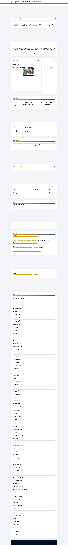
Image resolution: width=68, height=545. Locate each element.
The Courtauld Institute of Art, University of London (20, 474)
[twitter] (33, 542)
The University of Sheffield (17, 308)
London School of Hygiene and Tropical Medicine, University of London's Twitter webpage (25, 240)
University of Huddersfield (16, 314)
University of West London (17, 479)
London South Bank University (17, 471)
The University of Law (16, 343)
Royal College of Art (16, 524)
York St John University (16, 317)
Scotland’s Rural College (16, 426)
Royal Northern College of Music (17, 457)
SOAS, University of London (17, 515)
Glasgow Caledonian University (17, 417)
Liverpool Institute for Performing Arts (18, 460)
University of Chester (16, 451)
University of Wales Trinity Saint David (18, 298)
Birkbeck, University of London (17, 512)
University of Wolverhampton (17, 401)
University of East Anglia (16, 410)
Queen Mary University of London (17, 505)
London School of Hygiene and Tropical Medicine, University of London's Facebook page (25, 236)
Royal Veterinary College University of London (19, 477)
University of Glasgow (16, 463)
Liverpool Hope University (16, 455)
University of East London (16, 525)
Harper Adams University (16, 302)
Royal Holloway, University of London (18, 330)
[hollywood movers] (37, 542)
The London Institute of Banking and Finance (19, 495)
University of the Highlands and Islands (18, 423)
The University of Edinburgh (17, 464)
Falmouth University (16, 384)
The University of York (16, 307)
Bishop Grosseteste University (17, 374)
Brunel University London (16, 511)
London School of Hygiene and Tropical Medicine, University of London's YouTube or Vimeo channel (26, 247)
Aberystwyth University (16, 350)
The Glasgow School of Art (17, 420)
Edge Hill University (16, 375)
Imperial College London (16, 502)
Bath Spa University (16, 439)
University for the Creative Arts (17, 339)
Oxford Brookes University (17, 334)
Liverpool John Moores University (17, 448)
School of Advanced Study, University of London (19, 473)
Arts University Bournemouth (17, 385)
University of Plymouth (16, 436)
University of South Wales (16, 296)
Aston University (15, 397)
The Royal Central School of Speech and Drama (20, 492)
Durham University (15, 358)
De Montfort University (16, 531)
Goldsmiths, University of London (17, 509)
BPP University (15, 461)
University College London (17, 499)
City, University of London (16, 508)
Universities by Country (29, 2)
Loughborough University (16, 530)
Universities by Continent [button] (25, 2)
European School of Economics (17, 496)
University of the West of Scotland (18, 425)
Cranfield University (16, 369)
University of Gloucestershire (17, 382)
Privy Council (14, 205)
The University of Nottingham (17, 527)
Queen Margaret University (17, 428)
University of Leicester (16, 528)
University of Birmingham (16, 394)
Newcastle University (16, 356)
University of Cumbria (16, 452)
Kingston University (16, 521)
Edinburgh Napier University (17, 416)
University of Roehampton (17, 476)
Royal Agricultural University (17, 387)
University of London (16, 514)
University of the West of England (18, 435)
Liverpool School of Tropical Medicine (18, 458)
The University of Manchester (17, 441)
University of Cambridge (16, 409)
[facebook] (31, 542)
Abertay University (16, 419)
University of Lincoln (16, 366)
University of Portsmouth (16, 331)
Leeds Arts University (16, 321)
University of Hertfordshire (17, 365)
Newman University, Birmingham (17, 407)
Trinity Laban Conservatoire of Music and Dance (20, 489)
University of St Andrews (16, 467)
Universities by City (33, 2)
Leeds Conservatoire (16, 318)
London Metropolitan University (17, 470)
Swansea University (16, 349)
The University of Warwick (17, 393)
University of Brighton (16, 333)
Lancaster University (16, 444)
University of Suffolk (16, 353)
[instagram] (35, 542)
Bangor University (15, 352)
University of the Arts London (17, 506)
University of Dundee (16, 413)
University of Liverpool (16, 442)
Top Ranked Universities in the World (39, 2)
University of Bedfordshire (17, 371)
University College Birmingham (17, 406)
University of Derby (16, 534)
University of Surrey (16, 362)
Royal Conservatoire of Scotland (17, 429)
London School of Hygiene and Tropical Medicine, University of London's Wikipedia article (25, 274)
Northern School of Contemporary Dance (19, 323)
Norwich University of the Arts (17, 372)
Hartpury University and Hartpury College (19, 390)
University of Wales (16, 304)
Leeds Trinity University (16, 320)
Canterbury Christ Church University (18, 336)
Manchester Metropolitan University (18, 445)
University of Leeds (16, 305)
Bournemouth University (16, 438)
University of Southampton (17, 381)
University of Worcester (16, 404)
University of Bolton (16, 454)
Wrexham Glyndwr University (17, 301)
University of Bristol (16, 432)
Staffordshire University (16, 403)
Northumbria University (16, 324)
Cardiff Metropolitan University (17, 299)
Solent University (15, 337)
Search (55, 1)
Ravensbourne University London (17, 490)
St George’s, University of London (17, 480)
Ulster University (15, 378)
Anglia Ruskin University (16, 368)
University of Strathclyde (16, 422)
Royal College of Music (16, 483)
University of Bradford (16, 315)
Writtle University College (16, 355)
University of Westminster (17, 522)
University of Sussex (16, 327)
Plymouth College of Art (16, 391)
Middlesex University (16, 518)
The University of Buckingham (17, 340)
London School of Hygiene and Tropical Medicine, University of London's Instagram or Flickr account (27, 251)
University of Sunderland (16, 359)
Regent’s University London (17, 487)
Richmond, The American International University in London (21, 493)
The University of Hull (16, 311)
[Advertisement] (34, 11)
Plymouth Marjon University (17, 388)
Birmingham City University (17, 400)
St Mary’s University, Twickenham (18, 486)
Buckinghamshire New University (17, 346)
